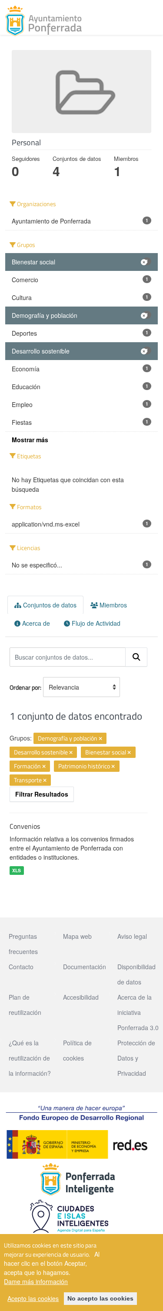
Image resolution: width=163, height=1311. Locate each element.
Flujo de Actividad (95, 623)
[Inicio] (43, 20)
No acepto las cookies (100, 1298)
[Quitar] (100, 738)
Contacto (21, 966)
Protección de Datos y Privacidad (136, 1057)
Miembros (112, 604)
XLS (16, 870)
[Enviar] (136, 657)
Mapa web (77, 936)
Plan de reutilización (25, 1005)
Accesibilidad (81, 997)
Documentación (84, 966)
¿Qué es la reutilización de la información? (30, 1057)
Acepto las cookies (33, 1298)
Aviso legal (132, 936)
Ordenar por (25, 687)
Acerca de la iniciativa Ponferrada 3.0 (138, 1012)
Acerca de (35, 623)
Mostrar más (30, 439)
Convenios (25, 826)
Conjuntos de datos (49, 604)
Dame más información (36, 1281)
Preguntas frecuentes (23, 944)
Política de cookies (77, 1050)
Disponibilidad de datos (136, 974)
